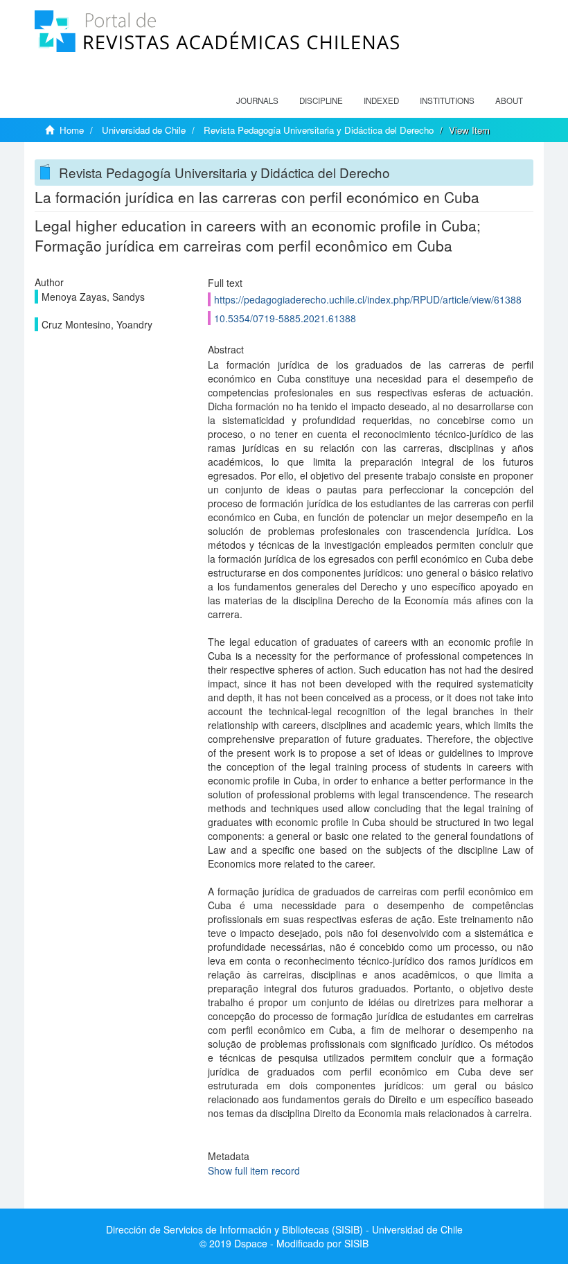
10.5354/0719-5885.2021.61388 (285, 318)
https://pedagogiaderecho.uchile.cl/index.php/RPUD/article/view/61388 (368, 299)
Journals (257, 100)
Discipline (321, 100)
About (509, 100)
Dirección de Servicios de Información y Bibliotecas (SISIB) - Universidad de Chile (284, 1229)
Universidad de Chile (144, 130)
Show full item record (254, 1170)
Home (72, 130)
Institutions (447, 100)
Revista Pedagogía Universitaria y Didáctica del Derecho (319, 130)
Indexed (381, 100)
